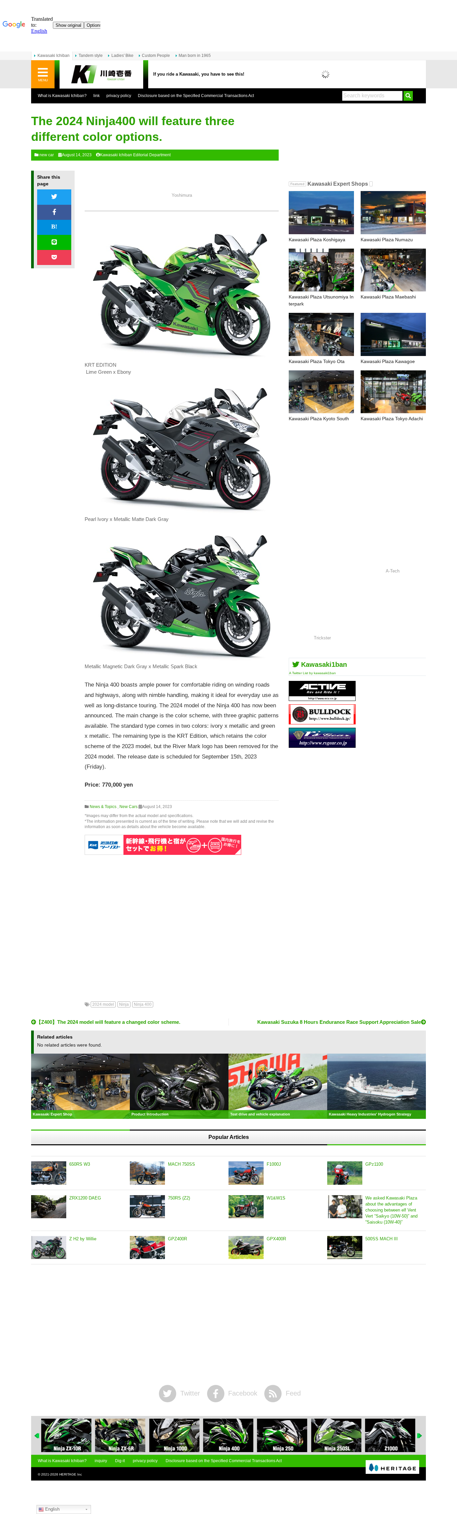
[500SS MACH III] (344, 1247)
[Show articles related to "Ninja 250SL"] (336, 1435)
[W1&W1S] (246, 1207)
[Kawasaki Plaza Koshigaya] (321, 212)
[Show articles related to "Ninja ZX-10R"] (66, 1435)
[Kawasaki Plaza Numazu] (393, 212)
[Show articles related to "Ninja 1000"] (174, 1435)
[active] (322, 698)
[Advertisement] (182, 923)
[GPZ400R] (147, 1247)
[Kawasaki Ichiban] (101, 74)
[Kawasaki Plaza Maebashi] (393, 270)
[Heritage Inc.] (392, 1467)
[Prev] (37, 1436)
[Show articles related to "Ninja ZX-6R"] (120, 1435)
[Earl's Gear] (322, 745)
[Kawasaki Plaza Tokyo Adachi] (393, 392)
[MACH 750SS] (147, 1173)
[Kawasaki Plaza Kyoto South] (321, 392)
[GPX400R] (246, 1247)
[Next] (420, 1436)
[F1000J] (246, 1173)
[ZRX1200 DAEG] (48, 1207)
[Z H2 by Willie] (48, 1247)
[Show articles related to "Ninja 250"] (282, 1435)
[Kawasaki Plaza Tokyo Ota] (321, 334)
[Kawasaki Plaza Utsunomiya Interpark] (321, 270)
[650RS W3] (48, 1173)
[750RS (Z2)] (147, 1207)
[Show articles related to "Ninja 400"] (228, 1435)
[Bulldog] (322, 722)
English (52, 1509)
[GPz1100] (344, 1173)
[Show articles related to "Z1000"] (390, 1435)
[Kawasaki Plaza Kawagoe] (393, 334)
